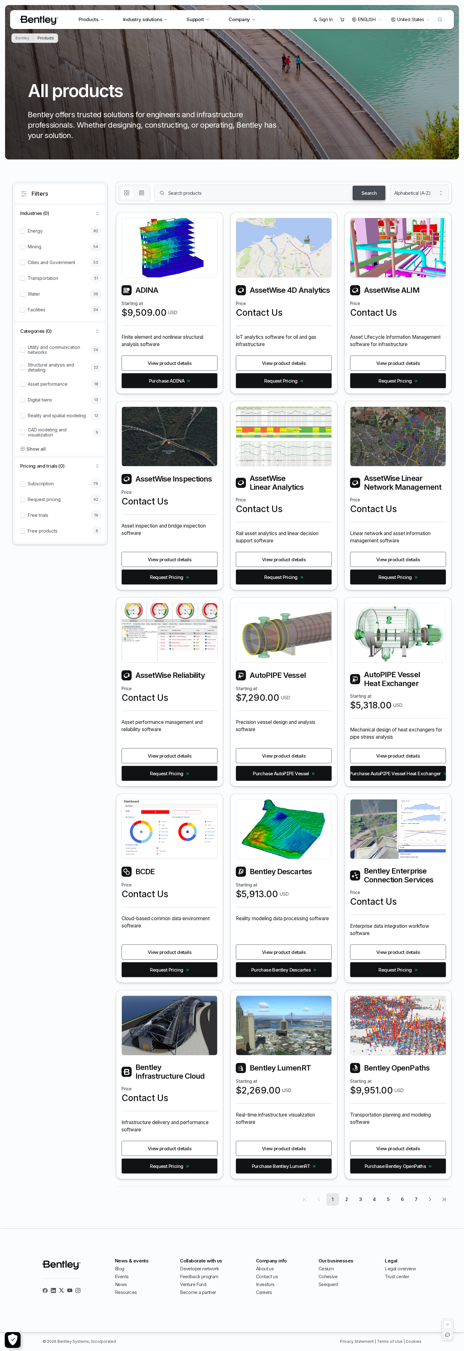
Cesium (326, 1268)
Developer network (199, 1268)
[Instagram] (77, 1290)
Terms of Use (390, 1341)
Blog (119, 1268)
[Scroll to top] (447, 1324)
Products (88, 19)
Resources (126, 1292)
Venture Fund (193, 1284)
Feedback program (199, 1276)
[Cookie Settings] (13, 1340)
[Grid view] (127, 192)
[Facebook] (45, 1290)
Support (195, 19)
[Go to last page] (443, 1199)
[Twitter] (61, 1290)
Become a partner (198, 1292)
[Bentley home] (39, 20)
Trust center (397, 1276)
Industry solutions (142, 19)
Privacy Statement (357, 1341)
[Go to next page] (430, 1199)
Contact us (267, 1276)
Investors (265, 1284)
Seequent (328, 1284)
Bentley (22, 38)
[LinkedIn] (53, 1290)
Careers (264, 1292)
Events (121, 1276)
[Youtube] (69, 1290)
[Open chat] (447, 1334)
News (121, 1284)
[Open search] (440, 19)
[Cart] (342, 19)
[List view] (142, 192)
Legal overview (400, 1268)
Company (239, 19)
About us (265, 1268)
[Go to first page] (305, 1199)
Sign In (326, 19)
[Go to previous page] (318, 1199)
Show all (36, 449)
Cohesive (327, 1276)
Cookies (413, 1341)
